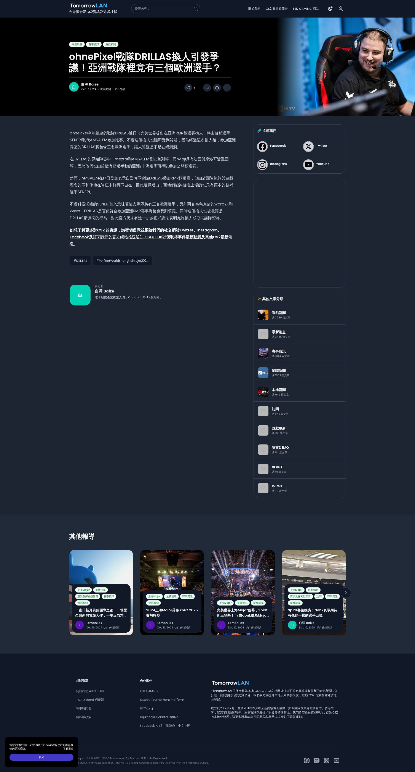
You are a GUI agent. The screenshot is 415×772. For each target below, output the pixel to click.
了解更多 (68, 748)
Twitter (186, 230)
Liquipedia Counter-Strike (159, 717)
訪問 (319, 596)
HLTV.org (146, 708)
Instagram (207, 230)
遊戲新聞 (110, 44)
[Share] (217, 88)
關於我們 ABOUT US (90, 691)
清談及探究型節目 (87, 596)
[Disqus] (153, 368)
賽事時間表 (83, 708)
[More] (227, 88)
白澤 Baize (90, 84)
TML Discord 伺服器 (90, 700)
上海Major (83, 590)
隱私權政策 (83, 717)
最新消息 (77, 44)
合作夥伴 (146, 680)
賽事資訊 (94, 44)
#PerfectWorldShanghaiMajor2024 (122, 260)
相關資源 (82, 680)
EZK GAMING (149, 691)
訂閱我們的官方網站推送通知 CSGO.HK (127, 237)
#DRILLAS (80, 260)
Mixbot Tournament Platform (162, 700)
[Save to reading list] (207, 88)
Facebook (79, 237)
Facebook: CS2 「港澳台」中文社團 (165, 726)
